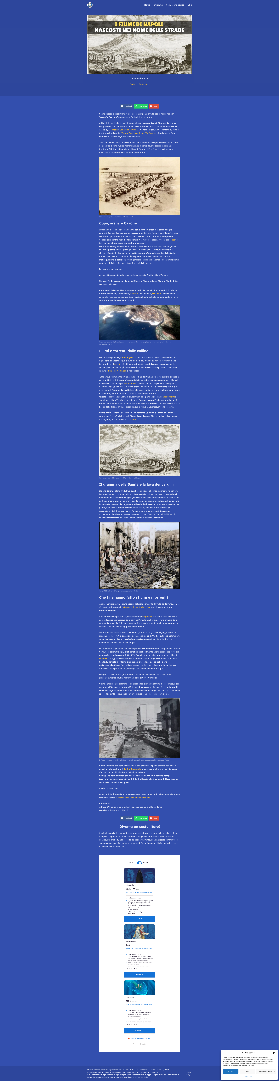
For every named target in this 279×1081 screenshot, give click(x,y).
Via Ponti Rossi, (131, 383)
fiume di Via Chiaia (117, 371)
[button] (275, 1053)
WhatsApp (143, 106)
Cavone (132, 419)
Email (156, 106)
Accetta (230, 1071)
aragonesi (147, 616)
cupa (172, 240)
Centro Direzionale (132, 769)
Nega (247, 1071)
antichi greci (128, 357)
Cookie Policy (248, 1077)
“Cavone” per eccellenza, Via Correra (138, 133)
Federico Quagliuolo (139, 84)
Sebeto (118, 364)
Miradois (103, 658)
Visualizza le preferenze (266, 1071)
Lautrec (134, 293)
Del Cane (156, 293)
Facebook (128, 106)
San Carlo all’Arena (129, 129)
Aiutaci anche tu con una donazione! (133, 797)
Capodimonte (168, 397)
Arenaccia (113, 129)
